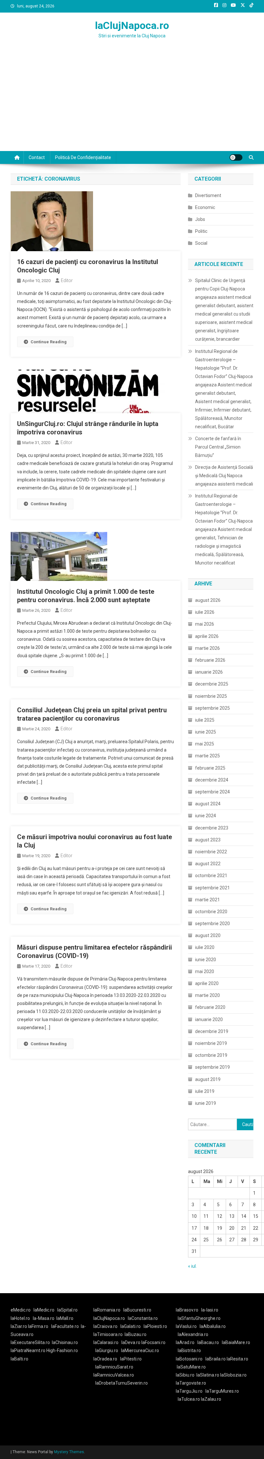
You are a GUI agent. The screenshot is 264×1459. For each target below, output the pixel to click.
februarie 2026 (210, 660)
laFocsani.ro (153, 1342)
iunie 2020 (205, 959)
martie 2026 (207, 648)
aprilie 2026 (207, 636)
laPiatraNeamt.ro (28, 1350)
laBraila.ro (215, 1358)
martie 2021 (207, 899)
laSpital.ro (67, 1309)
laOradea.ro (105, 1358)
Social (201, 243)
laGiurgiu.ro (108, 1350)
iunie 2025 (205, 731)
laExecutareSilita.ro (30, 1342)
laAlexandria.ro (193, 1334)
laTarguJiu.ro (190, 1391)
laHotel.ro (20, 1318)
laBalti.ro (19, 1358)
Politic (201, 231)
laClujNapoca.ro (132, 25)
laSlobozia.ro (233, 1375)
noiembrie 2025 (211, 696)
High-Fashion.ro (62, 1350)
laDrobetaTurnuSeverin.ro (121, 1383)
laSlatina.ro (207, 1375)
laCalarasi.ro (105, 1342)
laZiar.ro (19, 1326)
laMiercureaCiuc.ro (140, 1350)
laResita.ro (237, 1358)
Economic (205, 207)
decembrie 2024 (211, 779)
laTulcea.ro (189, 1399)
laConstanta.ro (143, 1318)
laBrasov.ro (187, 1309)
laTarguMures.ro (222, 1391)
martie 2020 (207, 995)
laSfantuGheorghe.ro (199, 1318)
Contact (37, 157)
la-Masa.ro (43, 1318)
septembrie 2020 (212, 923)
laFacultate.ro (65, 1326)
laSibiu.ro (185, 1375)
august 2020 (208, 935)
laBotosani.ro (189, 1358)
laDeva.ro (130, 1342)
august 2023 (208, 839)
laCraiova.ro (105, 1326)
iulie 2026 (204, 612)
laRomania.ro (106, 1309)
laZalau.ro (211, 1399)
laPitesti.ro (131, 1358)
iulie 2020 (204, 947)
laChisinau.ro (65, 1342)
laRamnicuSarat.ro (114, 1366)
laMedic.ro (44, 1309)
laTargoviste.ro (191, 1383)
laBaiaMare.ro (236, 1342)
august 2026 (208, 600)
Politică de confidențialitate (83, 157)
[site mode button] (236, 157)
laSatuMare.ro (191, 1366)
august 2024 (208, 803)
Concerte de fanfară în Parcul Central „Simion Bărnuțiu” (218, 447)
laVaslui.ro (188, 1326)
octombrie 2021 (211, 875)
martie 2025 (207, 755)
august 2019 (208, 1079)
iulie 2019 (204, 1091)
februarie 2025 (210, 768)
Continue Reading (49, 341)
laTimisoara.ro (108, 1334)
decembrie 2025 (211, 684)
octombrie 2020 (211, 911)
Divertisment (208, 195)
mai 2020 (204, 971)
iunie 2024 (205, 815)
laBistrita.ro (189, 1350)
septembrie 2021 (212, 887)
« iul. (192, 1266)
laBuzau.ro (135, 1334)
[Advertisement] (132, 103)
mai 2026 (204, 624)
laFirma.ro (38, 1326)
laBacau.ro (208, 1342)
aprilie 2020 (207, 983)
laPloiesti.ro (155, 1326)
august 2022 (208, 863)
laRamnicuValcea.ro (113, 1375)
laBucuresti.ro (137, 1309)
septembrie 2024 (212, 791)
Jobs (200, 219)
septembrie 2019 (212, 1067)
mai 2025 (204, 743)
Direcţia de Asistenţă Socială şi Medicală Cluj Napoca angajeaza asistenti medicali (224, 476)
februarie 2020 (210, 1007)
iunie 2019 (205, 1103)
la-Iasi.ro (209, 1309)
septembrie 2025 (212, 708)
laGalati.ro (130, 1326)
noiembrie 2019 (211, 1043)
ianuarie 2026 (209, 672)
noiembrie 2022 (211, 851)
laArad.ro (185, 1342)
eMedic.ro (21, 1309)
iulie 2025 (204, 720)
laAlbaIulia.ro (213, 1326)
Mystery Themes (69, 1452)
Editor (67, 280)
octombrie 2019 (211, 1055)
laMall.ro (64, 1318)
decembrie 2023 (211, 827)
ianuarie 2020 (209, 1019)
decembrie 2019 (211, 1031)
